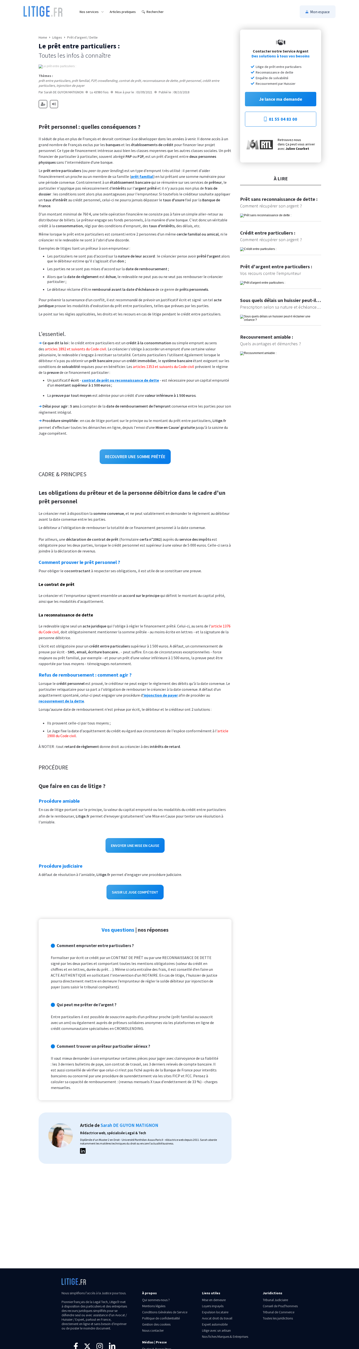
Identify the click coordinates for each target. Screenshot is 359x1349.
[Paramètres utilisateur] (43, 104)
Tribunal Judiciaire (275, 1300)
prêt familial (142, 176)
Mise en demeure (214, 1300)
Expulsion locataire (215, 1312)
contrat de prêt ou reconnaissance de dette (120, 380)
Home (43, 37)
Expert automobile (215, 1324)
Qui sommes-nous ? (156, 1300)
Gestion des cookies (156, 1324)
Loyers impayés (212, 1306)
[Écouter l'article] (54, 104)
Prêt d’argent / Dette (82, 37)
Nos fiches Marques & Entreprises (225, 1336)
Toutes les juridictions (278, 1318)
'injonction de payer (160, 695)
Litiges (57, 37)
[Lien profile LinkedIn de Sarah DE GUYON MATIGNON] (82, 1151)
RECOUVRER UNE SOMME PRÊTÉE (135, 456)
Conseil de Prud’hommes (280, 1306)
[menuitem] (92, 12)
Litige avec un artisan (216, 1330)
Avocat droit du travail (217, 1318)
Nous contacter (153, 1330)
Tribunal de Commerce (278, 1312)
